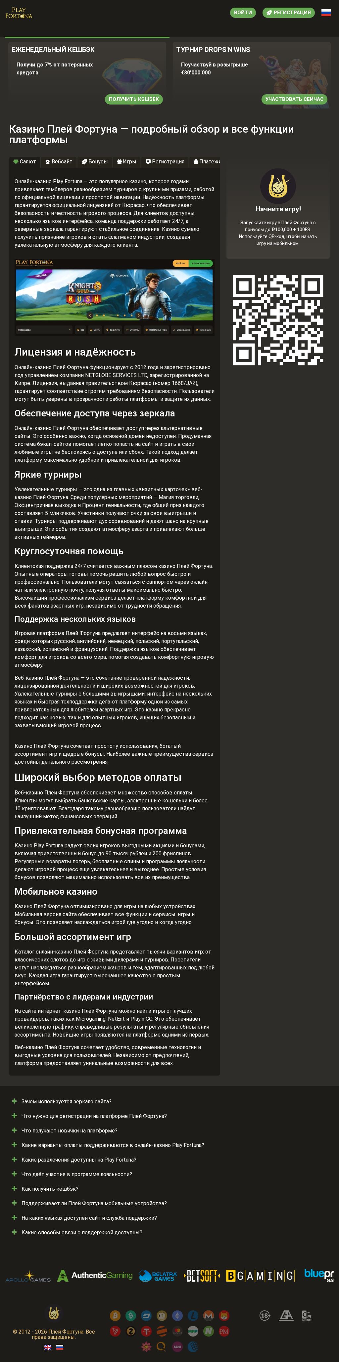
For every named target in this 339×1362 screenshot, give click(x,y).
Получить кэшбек (134, 99)
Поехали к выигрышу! (278, 231)
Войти (243, 13)
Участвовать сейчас (294, 99)
